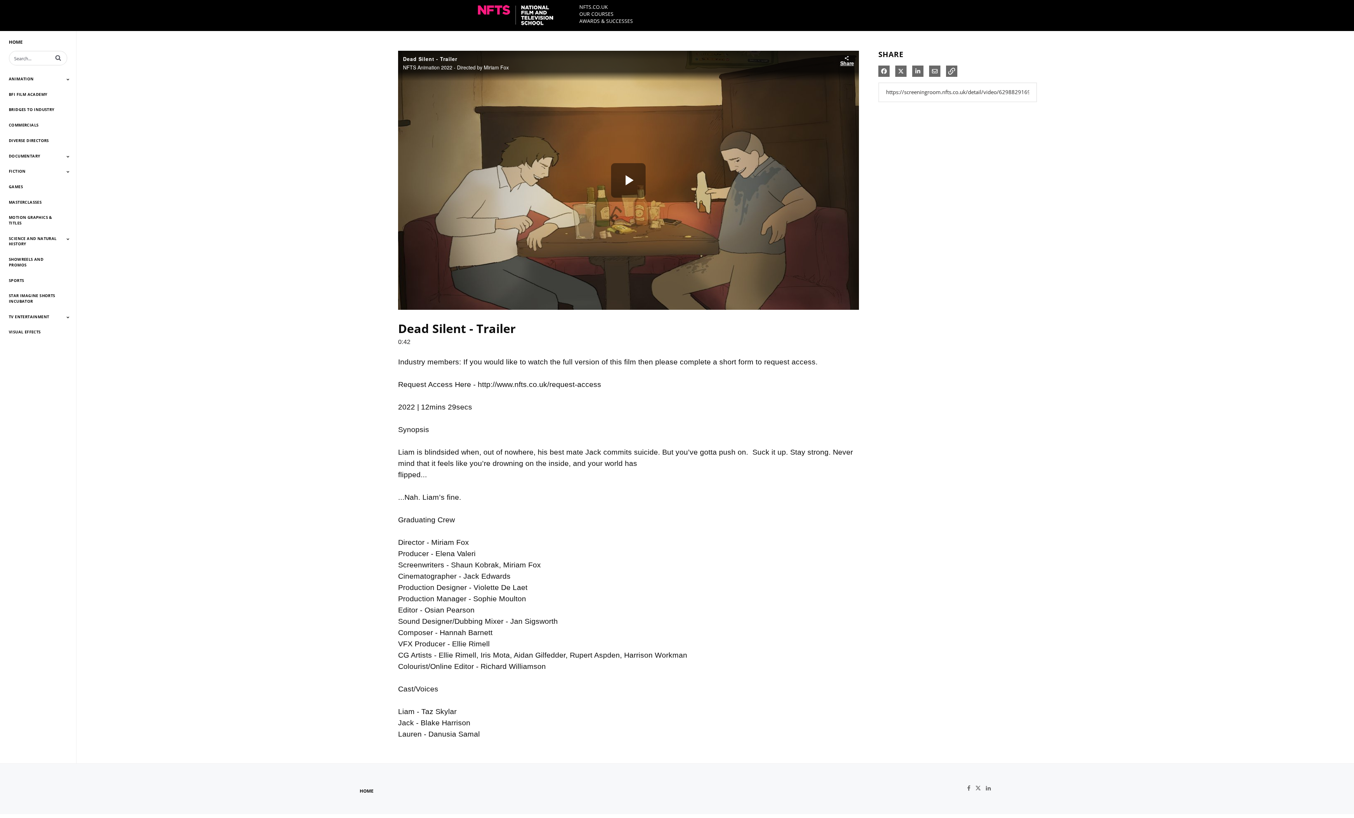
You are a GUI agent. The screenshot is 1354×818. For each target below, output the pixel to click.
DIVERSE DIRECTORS (29, 140)
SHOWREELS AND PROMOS (26, 262)
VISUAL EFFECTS (25, 331)
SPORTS (16, 280)
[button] (58, 57)
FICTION (17, 171)
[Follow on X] (980, 788)
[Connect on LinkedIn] (990, 788)
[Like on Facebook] (971, 788)
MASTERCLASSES (25, 202)
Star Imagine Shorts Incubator (32, 298)
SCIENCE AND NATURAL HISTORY (33, 241)
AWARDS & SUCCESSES (606, 21)
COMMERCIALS (23, 125)
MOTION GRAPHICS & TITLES (30, 220)
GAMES (16, 186)
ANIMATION (21, 78)
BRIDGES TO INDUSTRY (32, 109)
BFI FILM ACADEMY (28, 94)
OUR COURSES (596, 14)
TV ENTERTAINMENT (29, 316)
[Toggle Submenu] (68, 79)
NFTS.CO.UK (593, 7)
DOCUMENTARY (24, 156)
